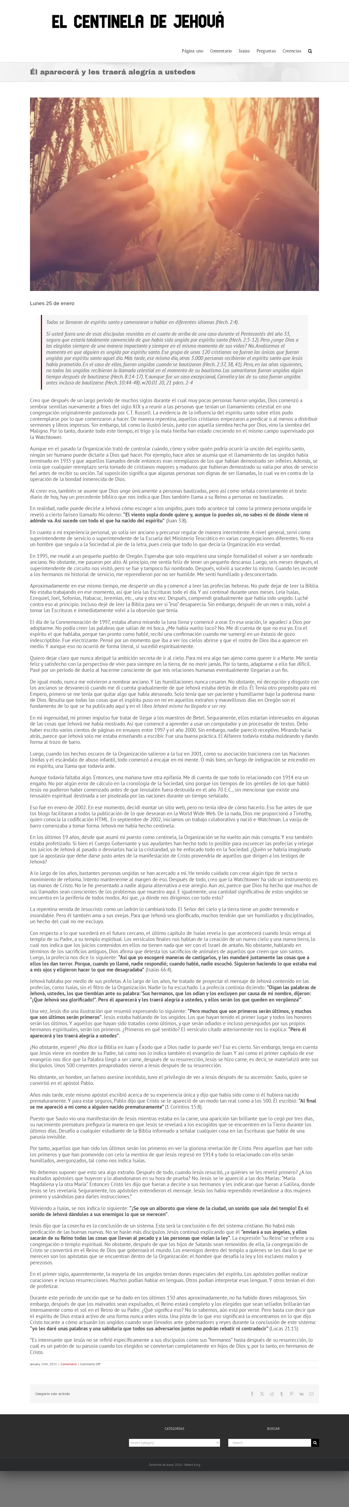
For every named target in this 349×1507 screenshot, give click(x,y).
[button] (310, 50)
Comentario (69, 1364)
